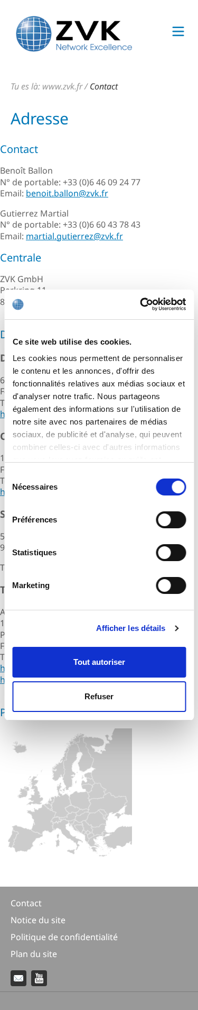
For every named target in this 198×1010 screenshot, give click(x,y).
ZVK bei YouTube (39, 978)
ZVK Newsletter (18, 978)
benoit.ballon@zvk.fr (67, 193)
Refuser (99, 696)
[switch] (171, 519)
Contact (104, 86)
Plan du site (34, 954)
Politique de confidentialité (64, 937)
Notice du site (38, 920)
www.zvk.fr (62, 86)
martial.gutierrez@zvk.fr (74, 236)
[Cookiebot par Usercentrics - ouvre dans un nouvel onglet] (141, 304)
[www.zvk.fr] (74, 49)
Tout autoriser (99, 661)
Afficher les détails (131, 628)
